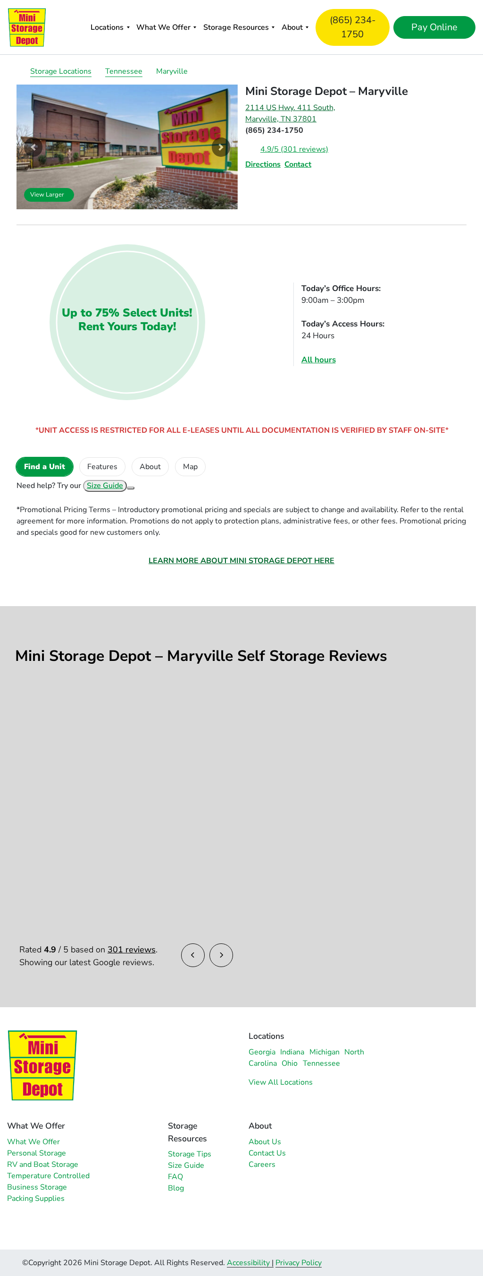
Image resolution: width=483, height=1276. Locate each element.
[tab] (45, 467)
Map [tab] (190, 467)
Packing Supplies (36, 1198)
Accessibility (248, 1263)
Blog (176, 1188)
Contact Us (267, 1153)
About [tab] (150, 467)
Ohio (290, 1063)
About (292, 27)
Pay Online (434, 27)
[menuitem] (110, 27)
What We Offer (163, 27)
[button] (33, 147)
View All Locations (281, 1082)
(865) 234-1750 (352, 27)
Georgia (262, 1052)
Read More (50, 776)
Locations (107, 27)
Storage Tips (189, 1154)
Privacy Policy (298, 1263)
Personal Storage (36, 1153)
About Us (265, 1142)
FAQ (175, 1177)
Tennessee (123, 71)
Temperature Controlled (48, 1176)
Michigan (324, 1052)
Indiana (292, 1052)
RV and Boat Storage (42, 1164)
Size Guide (105, 485)
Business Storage (37, 1187)
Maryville (172, 71)
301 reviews (132, 949)
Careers (262, 1164)
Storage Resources (236, 27)
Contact (297, 164)
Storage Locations (61, 71)
